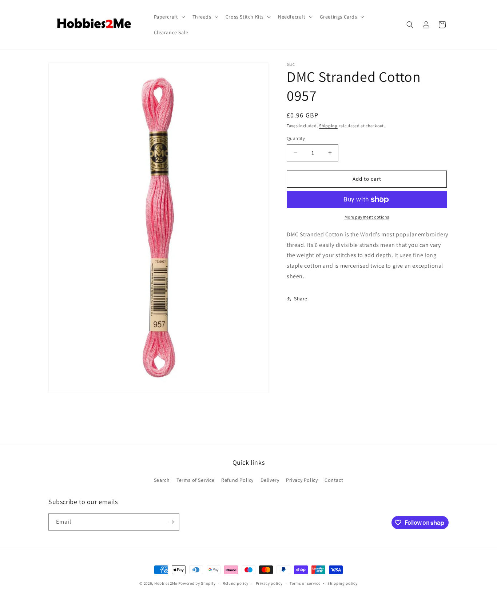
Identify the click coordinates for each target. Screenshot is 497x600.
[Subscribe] (171, 522)
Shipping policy (342, 583)
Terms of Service (195, 480)
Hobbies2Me (165, 583)
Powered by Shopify (197, 583)
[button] (169, 16)
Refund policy (236, 583)
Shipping (328, 125)
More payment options (367, 217)
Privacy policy (269, 583)
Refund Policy (237, 480)
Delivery (270, 480)
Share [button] (300, 298)
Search (162, 480)
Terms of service (305, 583)
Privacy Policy (302, 480)
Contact (334, 480)
